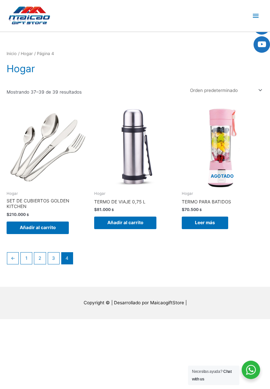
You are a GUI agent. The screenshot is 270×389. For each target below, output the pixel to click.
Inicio (12, 53)
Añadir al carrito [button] (38, 227)
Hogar (27, 53)
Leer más (205, 222)
